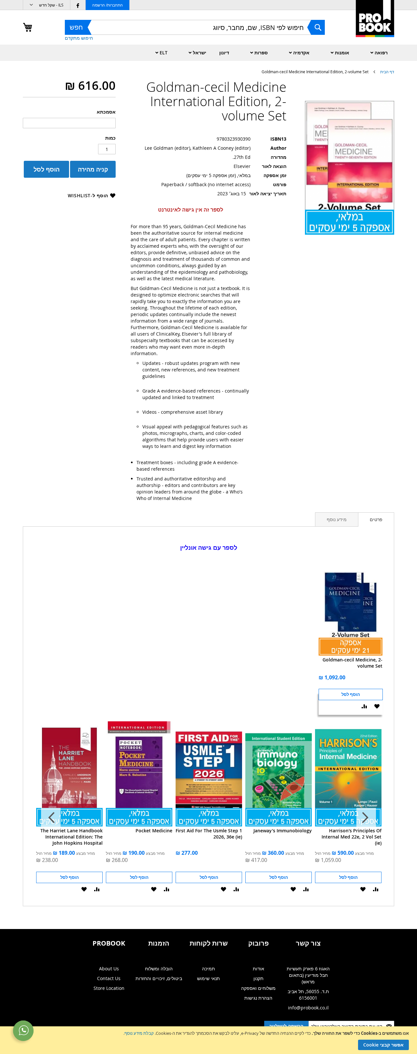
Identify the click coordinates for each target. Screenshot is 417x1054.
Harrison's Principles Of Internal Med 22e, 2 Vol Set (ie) (351, 836)
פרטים (376, 519)
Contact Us (109, 978)
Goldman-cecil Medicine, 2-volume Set (352, 663)
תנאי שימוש (208, 978)
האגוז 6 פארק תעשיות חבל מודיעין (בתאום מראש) (308, 975)
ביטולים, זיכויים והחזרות (159, 978)
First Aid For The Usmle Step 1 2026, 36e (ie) (209, 833)
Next (51, 817)
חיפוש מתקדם (79, 38)
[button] (46, 5)
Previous (366, 817)
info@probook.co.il (308, 1008)
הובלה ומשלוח (159, 968)
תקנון (258, 978)
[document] (208, 1040)
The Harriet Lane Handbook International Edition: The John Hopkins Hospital (71, 836)
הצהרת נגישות (258, 998)
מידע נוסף (337, 519)
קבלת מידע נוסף (139, 1033)
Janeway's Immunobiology (282, 830)
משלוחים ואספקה (258, 988)
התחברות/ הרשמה (107, 4)
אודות (258, 968)
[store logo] (375, 25)
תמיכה (208, 968)
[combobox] (195, 27)
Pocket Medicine (154, 830)
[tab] (376, 519)
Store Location (108, 988)
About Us (109, 968)
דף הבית (387, 71)
